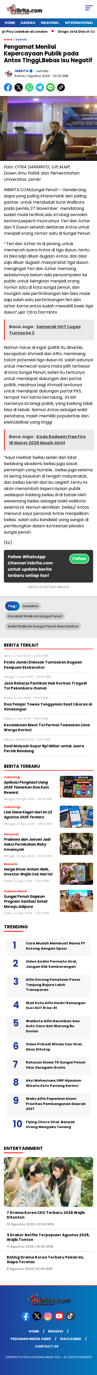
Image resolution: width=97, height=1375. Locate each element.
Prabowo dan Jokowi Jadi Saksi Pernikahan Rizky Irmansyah (27, 844)
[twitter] (37, 1319)
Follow (79, 559)
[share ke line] (51, 90)
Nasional (50, 22)
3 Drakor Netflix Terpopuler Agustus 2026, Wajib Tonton (48, 1237)
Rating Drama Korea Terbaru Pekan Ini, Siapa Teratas (45, 1260)
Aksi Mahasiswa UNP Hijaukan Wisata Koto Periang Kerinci (53, 1083)
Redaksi (55, 1331)
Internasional (79, 22)
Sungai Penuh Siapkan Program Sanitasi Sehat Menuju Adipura (26, 901)
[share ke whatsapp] (30, 90)
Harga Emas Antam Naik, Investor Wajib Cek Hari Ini (28, 872)
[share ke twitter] (19, 90)
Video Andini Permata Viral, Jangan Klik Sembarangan (51, 964)
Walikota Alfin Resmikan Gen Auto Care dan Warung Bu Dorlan (53, 1026)
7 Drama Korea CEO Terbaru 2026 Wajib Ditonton (46, 1215)
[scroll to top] (90, 1345)
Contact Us (46, 1346)
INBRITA (21, 71)
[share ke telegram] (40, 90)
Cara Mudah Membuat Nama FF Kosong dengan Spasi (55, 946)
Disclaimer (70, 1338)
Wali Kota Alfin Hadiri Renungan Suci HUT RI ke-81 (55, 1005)
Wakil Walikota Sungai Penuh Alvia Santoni (43, 626)
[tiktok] (71, 1319)
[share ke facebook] (9, 90)
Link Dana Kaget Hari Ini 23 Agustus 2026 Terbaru (28, 815)
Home (10, 22)
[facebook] (26, 1319)
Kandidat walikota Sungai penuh (35, 616)
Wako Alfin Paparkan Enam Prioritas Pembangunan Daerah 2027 (56, 1103)
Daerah (28, 22)
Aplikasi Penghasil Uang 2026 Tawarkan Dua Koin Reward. (26, 787)
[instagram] (48, 1319)
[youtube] (60, 1319)
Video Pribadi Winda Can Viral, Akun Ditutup (54, 1047)
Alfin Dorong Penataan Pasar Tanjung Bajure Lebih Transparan (53, 984)
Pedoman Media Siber (31, 1338)
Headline (30, 606)
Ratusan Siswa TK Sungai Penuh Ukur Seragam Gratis (55, 1065)
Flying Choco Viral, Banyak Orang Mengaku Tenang (50, 1125)
